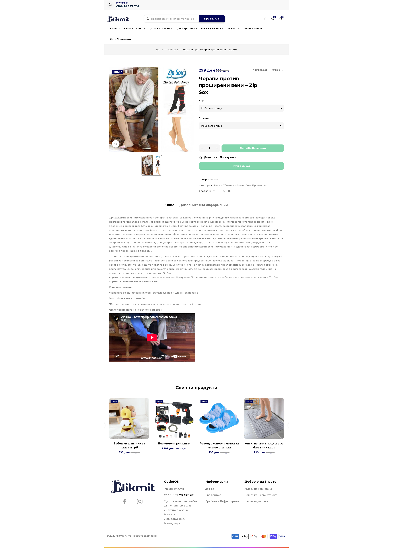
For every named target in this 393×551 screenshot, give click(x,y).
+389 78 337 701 (127, 6)
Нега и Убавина (211, 28)
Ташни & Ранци (252, 28)
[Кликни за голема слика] (115, 144)
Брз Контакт (213, 495)
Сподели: (205, 190)
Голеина (204, 118)
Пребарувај (212, 18)
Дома (159, 49)
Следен (276, 70)
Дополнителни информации (203, 205)
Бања (127, 28)
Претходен (262, 70)
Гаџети (140, 28)
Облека (231, 28)
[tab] (169, 205)
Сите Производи (121, 39)
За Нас (209, 488)
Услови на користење (258, 488)
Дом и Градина (185, 28)
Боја (201, 100)
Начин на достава (256, 501)
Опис (169, 205)
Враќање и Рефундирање (222, 501)
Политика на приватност (260, 495)
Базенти (115, 28)
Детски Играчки (159, 28)
